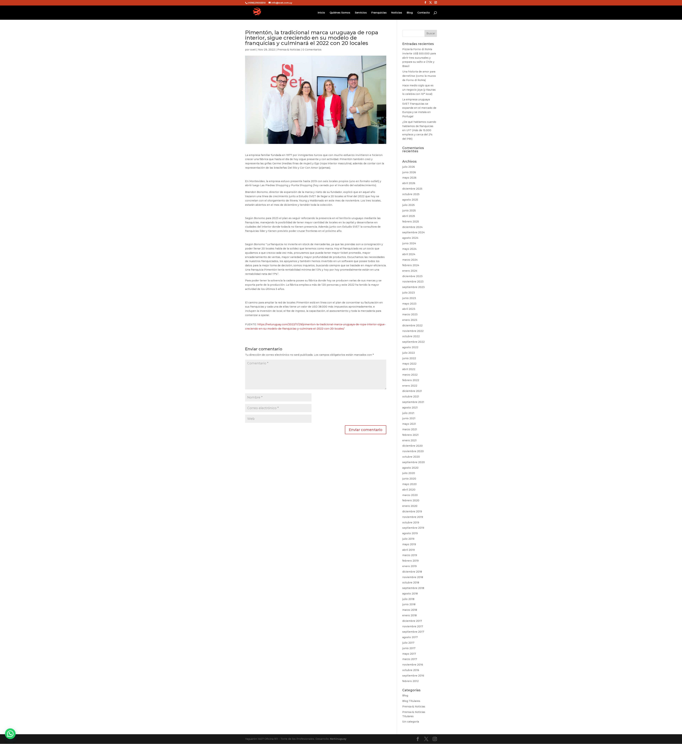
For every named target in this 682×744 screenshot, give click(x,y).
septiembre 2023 (413, 287)
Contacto (423, 12)
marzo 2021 (409, 429)
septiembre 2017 (413, 631)
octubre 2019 (410, 522)
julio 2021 (408, 413)
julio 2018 (408, 599)
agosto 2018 (410, 593)
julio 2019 (408, 538)
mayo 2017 (409, 653)
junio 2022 (409, 358)
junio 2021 (408, 418)
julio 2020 (408, 473)
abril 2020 (408, 489)
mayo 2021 (409, 423)
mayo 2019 (409, 544)
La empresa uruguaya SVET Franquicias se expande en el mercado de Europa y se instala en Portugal (419, 108)
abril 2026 (408, 183)
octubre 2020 (411, 456)
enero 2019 (409, 566)
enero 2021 (409, 440)
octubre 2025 (411, 194)
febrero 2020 (410, 500)
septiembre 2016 (413, 675)
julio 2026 (408, 166)
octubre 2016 (410, 670)
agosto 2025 (410, 199)
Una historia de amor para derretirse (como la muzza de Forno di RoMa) (419, 76)
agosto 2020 (410, 467)
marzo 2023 (410, 314)
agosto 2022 (410, 347)
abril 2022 (408, 369)
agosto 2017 (410, 637)
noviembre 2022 (413, 331)
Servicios (361, 12)
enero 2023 (409, 320)
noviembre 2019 (412, 517)
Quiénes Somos (340, 12)
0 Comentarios (311, 49)
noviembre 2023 (413, 281)
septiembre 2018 (413, 588)
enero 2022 (409, 385)
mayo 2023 (409, 303)
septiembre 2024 (413, 232)
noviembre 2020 (413, 451)
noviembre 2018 (412, 577)
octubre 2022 (411, 336)
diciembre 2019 (412, 511)
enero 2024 (409, 270)
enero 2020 (409, 506)
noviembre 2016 (412, 664)
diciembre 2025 (412, 188)
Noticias (396, 12)
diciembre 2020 (412, 445)
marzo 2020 (410, 495)
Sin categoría (410, 721)
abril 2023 (408, 309)
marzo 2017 (409, 659)
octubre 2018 (410, 582)
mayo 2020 (409, 484)
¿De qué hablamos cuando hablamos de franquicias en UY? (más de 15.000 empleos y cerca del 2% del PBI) (419, 130)
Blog (410, 12)
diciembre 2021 (412, 391)
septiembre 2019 (413, 527)
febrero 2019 (410, 560)
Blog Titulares (411, 701)
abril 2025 (408, 216)
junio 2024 (409, 243)
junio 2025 (409, 210)
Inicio (321, 12)
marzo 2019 (409, 555)
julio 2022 (408, 352)
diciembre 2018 (412, 571)
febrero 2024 (410, 265)
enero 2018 (409, 615)
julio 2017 (408, 642)
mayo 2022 (409, 363)
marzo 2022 (410, 374)
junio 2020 (409, 478)
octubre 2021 (410, 396)
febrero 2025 (410, 221)
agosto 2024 (410, 237)
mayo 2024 (409, 248)
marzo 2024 (410, 259)
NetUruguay (338, 738)
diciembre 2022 (412, 325)
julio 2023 (408, 292)
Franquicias (379, 12)
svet (253, 49)
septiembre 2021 (413, 402)
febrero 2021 (410, 434)
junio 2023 (409, 298)
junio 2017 (408, 648)
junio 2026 (409, 172)
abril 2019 (408, 549)
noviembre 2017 (412, 626)
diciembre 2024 (412, 227)
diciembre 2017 (412, 620)
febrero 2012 (410, 681)
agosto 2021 (410, 407)
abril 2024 (408, 254)
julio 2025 (408, 205)
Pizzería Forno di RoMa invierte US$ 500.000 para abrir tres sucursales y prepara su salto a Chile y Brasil (419, 58)
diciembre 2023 (412, 276)
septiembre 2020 (413, 462)
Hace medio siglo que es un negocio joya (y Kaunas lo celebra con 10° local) (419, 90)
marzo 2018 (409, 609)
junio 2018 (408, 604)
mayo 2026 (409, 177)
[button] (10, 733)
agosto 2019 (410, 533)
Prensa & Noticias (288, 49)
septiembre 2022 (413, 341)
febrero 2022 (410, 380)
